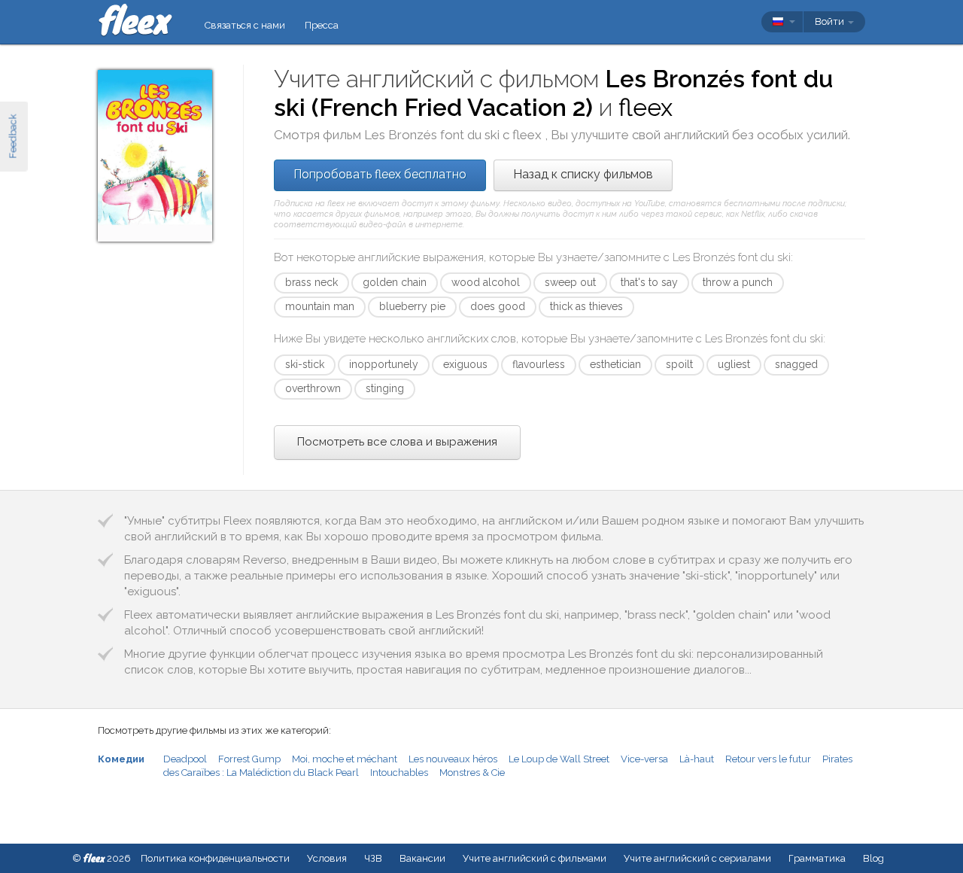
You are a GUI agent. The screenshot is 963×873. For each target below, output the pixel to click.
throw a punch (738, 282)
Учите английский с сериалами (697, 858)
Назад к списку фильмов (583, 174)
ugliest (734, 364)
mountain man (319, 306)
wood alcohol (485, 282)
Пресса (322, 25)
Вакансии (422, 858)
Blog (873, 858)
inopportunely (383, 364)
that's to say (649, 282)
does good (497, 306)
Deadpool (185, 759)
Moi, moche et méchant (344, 759)
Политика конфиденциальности (215, 858)
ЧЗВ (373, 858)
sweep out (570, 282)
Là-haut (696, 759)
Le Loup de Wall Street (559, 759)
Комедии (121, 759)
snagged (796, 364)
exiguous (465, 364)
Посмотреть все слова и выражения (397, 442)
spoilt (679, 364)
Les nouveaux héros (453, 759)
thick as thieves (586, 306)
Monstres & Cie (472, 772)
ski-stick (304, 364)
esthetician (615, 364)
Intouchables (399, 772)
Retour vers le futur (768, 759)
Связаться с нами (245, 25)
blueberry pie (412, 306)
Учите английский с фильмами (534, 858)
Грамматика (817, 858)
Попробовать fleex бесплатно (379, 174)
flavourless (538, 364)
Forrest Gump (249, 759)
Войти (830, 21)
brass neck (311, 282)
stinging (385, 388)
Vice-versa (644, 759)
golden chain (395, 282)
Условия (327, 858)
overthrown (313, 388)
